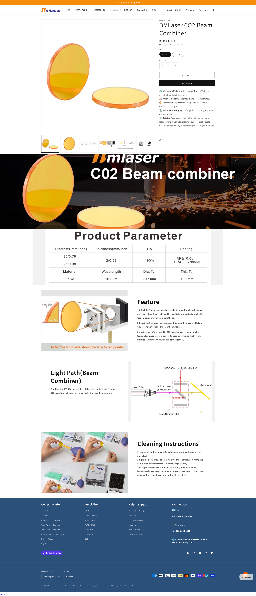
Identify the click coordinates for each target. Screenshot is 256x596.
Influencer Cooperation (51, 520)
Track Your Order (136, 534)
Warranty (132, 515)
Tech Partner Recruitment (52, 525)
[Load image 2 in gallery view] (69, 144)
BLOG (87, 539)
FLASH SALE (90, 525)
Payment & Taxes (136, 520)
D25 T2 (178, 54)
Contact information (132, 586)
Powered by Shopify (63, 586)
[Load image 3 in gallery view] (88, 144)
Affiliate (44, 515)
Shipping (162, 45)
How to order (134, 529)
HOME (87, 511)
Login (2, 594)
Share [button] (164, 140)
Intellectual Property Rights (53, 534)
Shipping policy (116, 586)
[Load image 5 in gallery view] (126, 144)
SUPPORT (89, 529)
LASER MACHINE (92, 515)
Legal (43, 543)
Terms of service (103, 586)
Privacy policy (78, 586)
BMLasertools (51, 586)
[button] (82, 10)
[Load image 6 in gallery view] (145, 144)
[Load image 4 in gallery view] (107, 144)
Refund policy (90, 586)
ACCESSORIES (91, 520)
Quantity (162, 60)
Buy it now (187, 83)
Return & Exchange (137, 511)
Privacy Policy (47, 539)
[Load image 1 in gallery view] (50, 144)
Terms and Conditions (50, 529)
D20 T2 (165, 54)
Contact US (90, 534)
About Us (45, 511)
